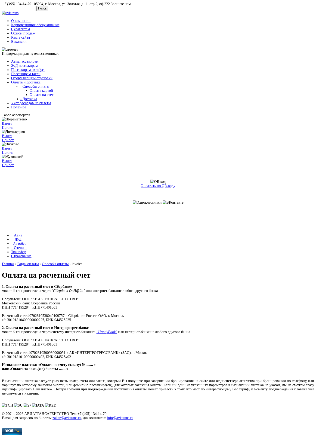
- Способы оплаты (34, 86)
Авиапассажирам (24, 61)
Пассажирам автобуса (28, 70)
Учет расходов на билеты (31, 103)
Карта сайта (20, 37)
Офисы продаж (23, 33)
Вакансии (19, 41)
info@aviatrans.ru (120, 418)
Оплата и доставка (25, 82)
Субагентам (20, 29)
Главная (8, 264)
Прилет (8, 127)
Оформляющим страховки (32, 78)
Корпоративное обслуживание (35, 25)
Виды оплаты (28, 264)
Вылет (7, 123)
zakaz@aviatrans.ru (67, 418)
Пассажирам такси (25, 74)
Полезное (18, 107)
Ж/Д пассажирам (24, 65)
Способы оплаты (55, 264)
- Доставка (28, 99)
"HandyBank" (106, 332)
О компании (21, 21)
